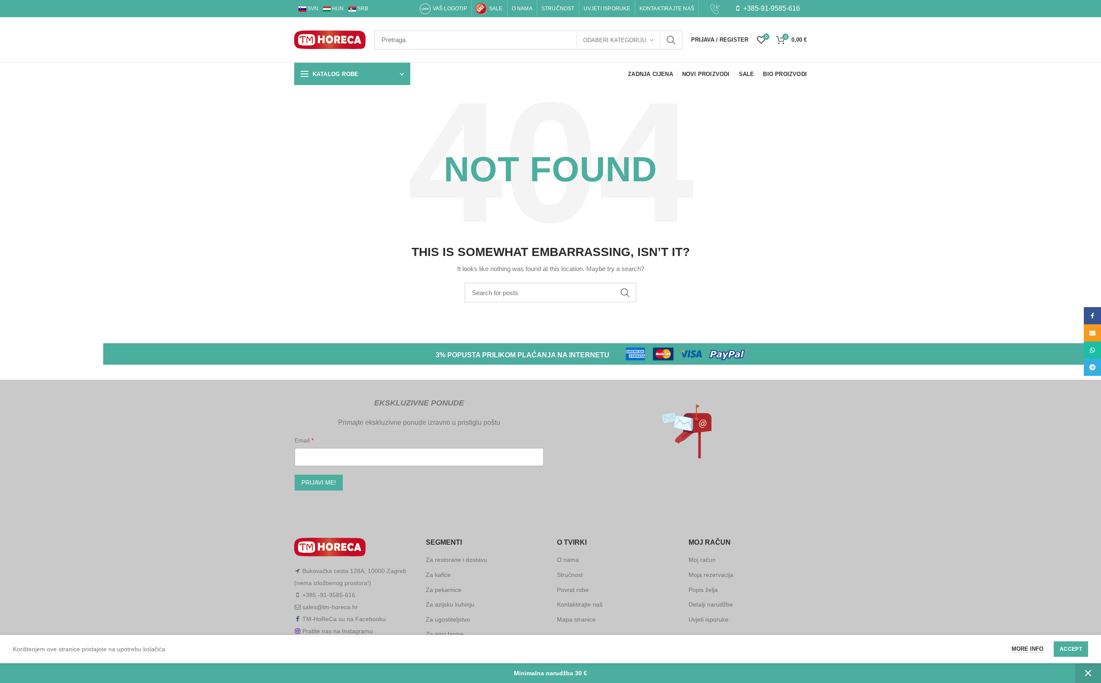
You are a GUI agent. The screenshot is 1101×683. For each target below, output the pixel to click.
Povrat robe (573, 589)
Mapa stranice (576, 619)
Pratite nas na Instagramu (337, 631)
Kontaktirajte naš (580, 604)
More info (1027, 649)
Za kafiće (438, 574)
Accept (1071, 649)
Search (671, 40)
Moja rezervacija (711, 574)
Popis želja (703, 589)
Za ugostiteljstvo (448, 619)
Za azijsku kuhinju (450, 604)
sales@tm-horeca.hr (330, 607)
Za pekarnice (443, 589)
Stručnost (570, 574)
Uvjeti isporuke (709, 619)
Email (303, 440)
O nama (568, 559)
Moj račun (702, 559)
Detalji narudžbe (711, 604)
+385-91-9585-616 (770, 8)
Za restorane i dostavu (456, 559)
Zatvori (1088, 673)
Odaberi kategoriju (614, 40)
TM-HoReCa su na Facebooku (344, 619)
